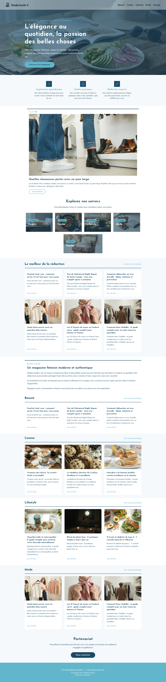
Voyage (156, 5)
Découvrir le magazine (39, 65)
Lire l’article (37, 191)
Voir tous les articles (132, 398)
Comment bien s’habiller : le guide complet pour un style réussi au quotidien (122, 330)
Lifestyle (139, 5)
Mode (148, 5)
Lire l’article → (32, 293)
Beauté (121, 5)
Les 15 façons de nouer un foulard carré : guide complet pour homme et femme (83, 330)
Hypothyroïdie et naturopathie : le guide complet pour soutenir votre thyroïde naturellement (42, 540)
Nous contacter (83, 655)
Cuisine (130, 5)
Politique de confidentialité (83, 672)
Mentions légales (83, 675)
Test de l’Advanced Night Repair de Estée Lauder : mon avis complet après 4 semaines (82, 277)
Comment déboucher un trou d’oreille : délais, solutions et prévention (120, 277)
